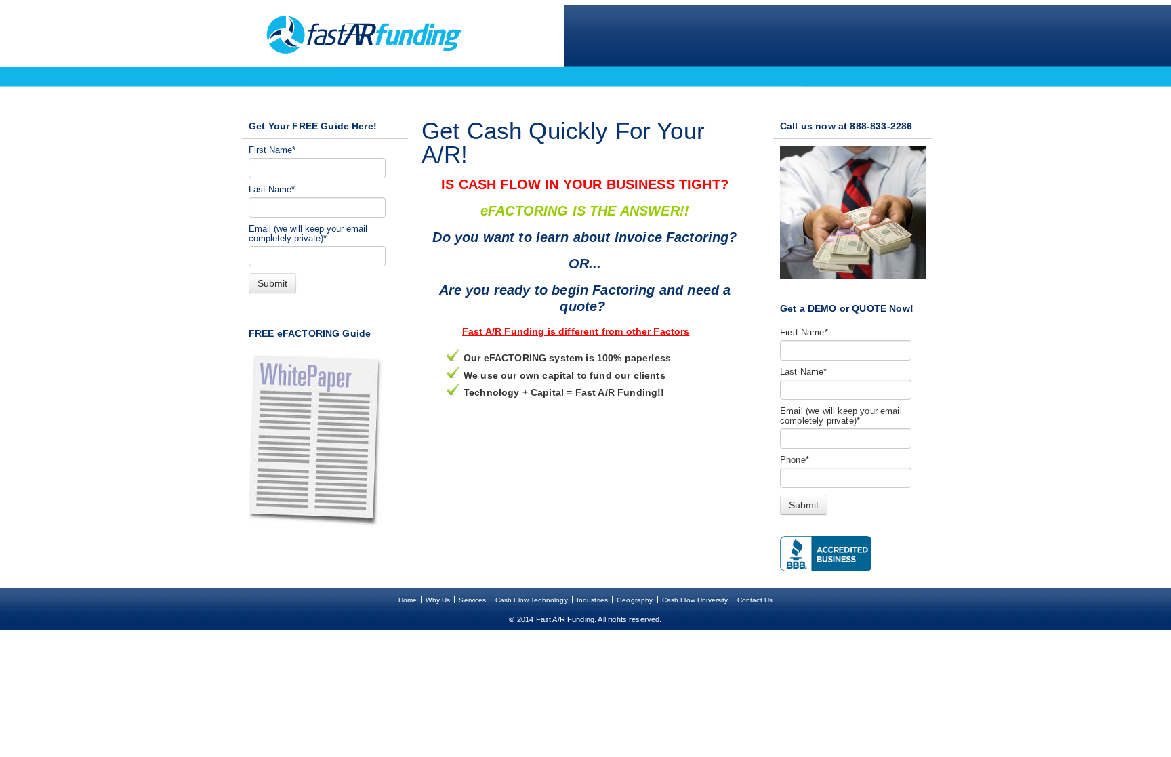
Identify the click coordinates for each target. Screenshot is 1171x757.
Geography (635, 600)
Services (472, 600)
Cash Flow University (695, 600)
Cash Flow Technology (531, 600)
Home (407, 600)
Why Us (438, 600)
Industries (593, 600)
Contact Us (755, 600)
